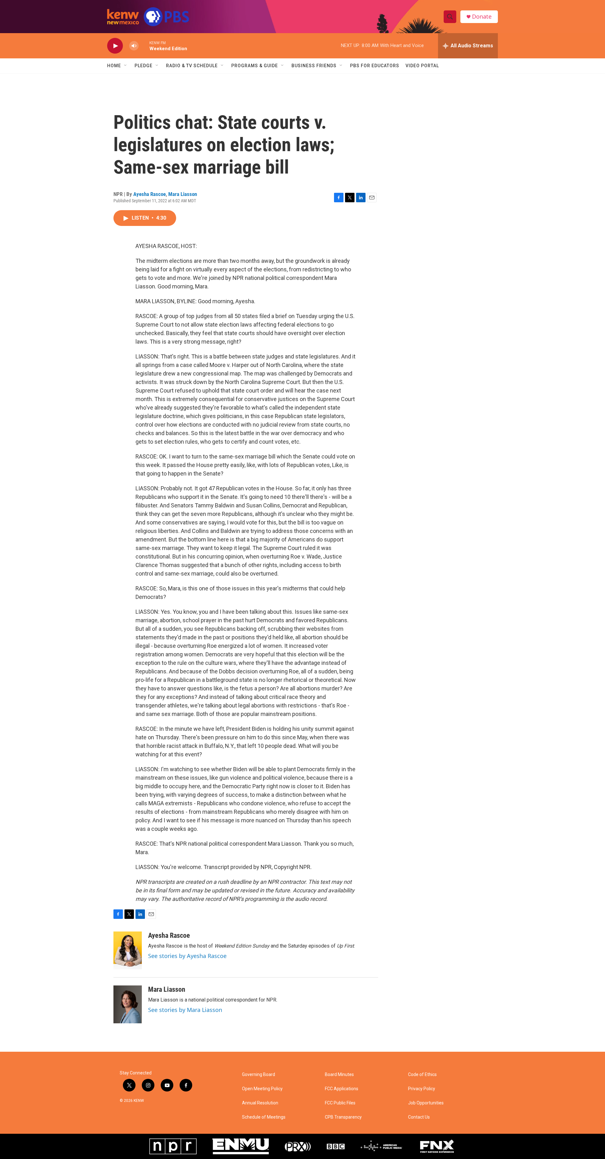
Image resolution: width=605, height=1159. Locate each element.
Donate (482, 16)
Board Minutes (339, 1074)
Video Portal (422, 65)
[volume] (134, 46)
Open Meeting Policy (262, 1088)
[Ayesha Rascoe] (127, 950)
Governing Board (258, 1074)
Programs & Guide (254, 65)
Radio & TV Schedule (192, 65)
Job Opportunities (426, 1103)
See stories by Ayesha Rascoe (187, 956)
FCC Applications (341, 1088)
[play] (115, 46)
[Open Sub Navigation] (125, 65)
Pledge (144, 65)
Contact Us (419, 1117)
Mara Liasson (182, 194)
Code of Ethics (422, 1074)
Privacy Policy (421, 1088)
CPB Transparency (343, 1117)
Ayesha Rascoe (149, 194)
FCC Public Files (340, 1103)
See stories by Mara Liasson (185, 1010)
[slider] (144, 45)
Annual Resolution (260, 1103)
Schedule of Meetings (263, 1117)
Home (114, 65)
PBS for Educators (374, 65)
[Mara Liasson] (127, 1004)
